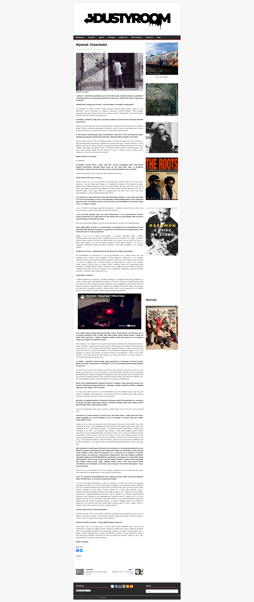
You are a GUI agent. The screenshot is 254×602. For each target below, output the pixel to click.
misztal (91, 49)
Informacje (79, 37)
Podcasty (149, 37)
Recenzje (111, 37)
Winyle (101, 37)
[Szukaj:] (162, 591)
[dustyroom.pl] (127, 34)
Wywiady (91, 37)
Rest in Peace (137, 37)
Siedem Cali (123, 37)
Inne (159, 37)
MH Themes (103, 597)
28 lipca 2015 (82, 49)
